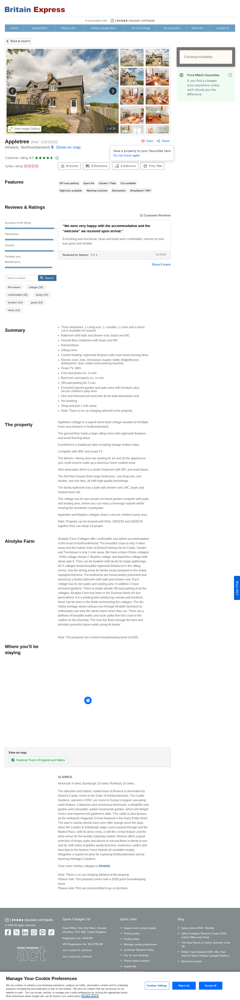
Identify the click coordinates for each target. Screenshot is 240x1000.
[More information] (230, 75)
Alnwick (104, 866)
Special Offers (39, 28)
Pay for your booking (136, 955)
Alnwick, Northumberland (43, 147)
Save (149, 141)
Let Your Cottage (140, 28)
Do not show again (126, 155)
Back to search (20, 41)
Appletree (17, 141)
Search (49, 277)
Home (13, 28)
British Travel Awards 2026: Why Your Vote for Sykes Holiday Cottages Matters (205, 953)
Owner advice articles (136, 960)
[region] (120, 986)
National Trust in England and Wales (40, 760)
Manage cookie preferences (140, 944)
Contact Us (223, 28)
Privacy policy (132, 933)
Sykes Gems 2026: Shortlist (197, 927)
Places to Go (68, 28)
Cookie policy (132, 938)
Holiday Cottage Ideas (103, 28)
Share (166, 141)
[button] (12, 91)
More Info (197, 28)
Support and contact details (140, 927)
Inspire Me (130, 966)
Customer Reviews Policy (139, 949)
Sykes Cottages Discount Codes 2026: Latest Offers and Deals (204, 935)
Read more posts (191, 961)
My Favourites (172, 28)
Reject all (183, 985)
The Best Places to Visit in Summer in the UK (205, 944)
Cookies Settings (157, 985)
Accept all (210, 985)
